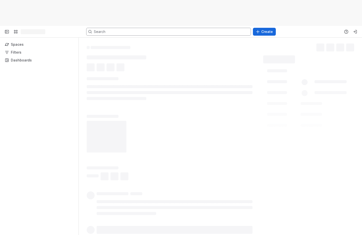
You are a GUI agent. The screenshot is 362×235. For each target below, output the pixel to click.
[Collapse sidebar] (7, 32)
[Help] (346, 32)
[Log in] (355, 32)
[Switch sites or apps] (16, 32)
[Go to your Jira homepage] (23, 32)
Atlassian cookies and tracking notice (105, 15)
